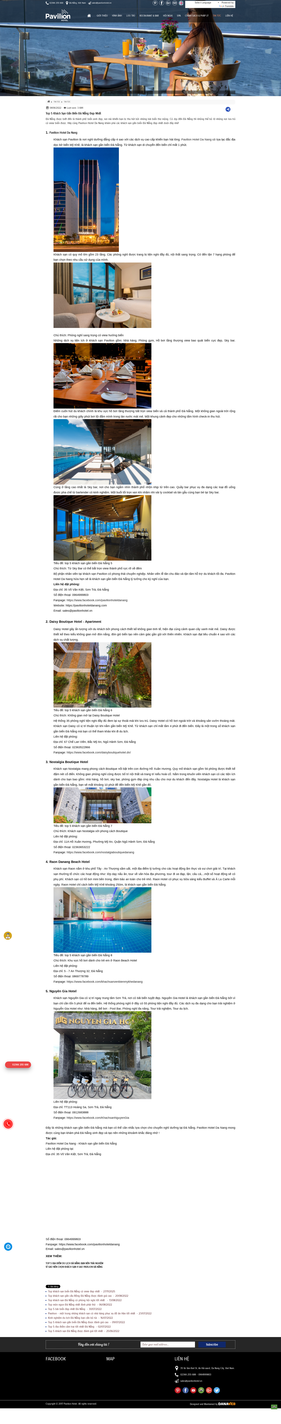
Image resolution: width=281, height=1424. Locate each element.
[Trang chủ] (89, 15)
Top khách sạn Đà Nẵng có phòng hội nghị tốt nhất (85, 1300)
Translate (229, 6)
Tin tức (67, 102)
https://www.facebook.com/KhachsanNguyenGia (98, 1117)
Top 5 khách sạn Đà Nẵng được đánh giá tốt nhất (83, 1331)
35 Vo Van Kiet (187, 1368)
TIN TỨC (57, 102)
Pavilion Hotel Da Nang (196, 139)
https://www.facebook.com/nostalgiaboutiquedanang (100, 852)
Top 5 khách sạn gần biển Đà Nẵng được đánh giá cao (86, 1322)
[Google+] (168, 2)
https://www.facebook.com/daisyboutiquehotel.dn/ (99, 752)
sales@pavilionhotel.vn (101, 3)
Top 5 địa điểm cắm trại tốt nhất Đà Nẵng (79, 1326)
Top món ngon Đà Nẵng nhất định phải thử (80, 1304)
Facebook (56, 1358)
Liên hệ (182, 1358)
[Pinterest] (155, 2)
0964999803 (204, 1374)
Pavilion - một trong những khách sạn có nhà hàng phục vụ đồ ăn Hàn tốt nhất (100, 1313)
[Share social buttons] (228, 109)
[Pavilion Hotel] (58, 15)
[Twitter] (216, 1390)
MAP (110, 1358)
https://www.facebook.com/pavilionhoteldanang (97, 600)
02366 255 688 (56, 3)
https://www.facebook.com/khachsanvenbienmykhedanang (105, 981)
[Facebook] (161, 2)
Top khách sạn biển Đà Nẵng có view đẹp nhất (81, 1291)
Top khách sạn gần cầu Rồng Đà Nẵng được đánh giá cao (88, 1295)
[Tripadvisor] (174, 2)
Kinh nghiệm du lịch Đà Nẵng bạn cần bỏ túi (80, 1317)
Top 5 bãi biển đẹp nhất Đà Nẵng (75, 1309)
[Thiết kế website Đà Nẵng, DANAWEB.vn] (226, 1404)
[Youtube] (193, 1390)
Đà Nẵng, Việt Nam (77, 3)
